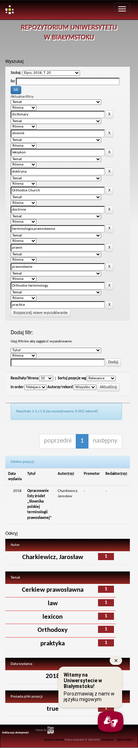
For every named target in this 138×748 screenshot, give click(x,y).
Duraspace (108, 739)
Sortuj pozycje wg (72, 378)
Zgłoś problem (124, 739)
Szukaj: (16, 73)
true (53, 709)
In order (17, 387)
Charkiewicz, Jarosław (52, 557)
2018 (53, 676)
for (13, 81)
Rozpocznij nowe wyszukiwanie (40, 313)
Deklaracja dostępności (15, 732)
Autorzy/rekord (60, 387)
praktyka (52, 643)
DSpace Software (54, 739)
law (53, 603)
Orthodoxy (53, 630)
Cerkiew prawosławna (53, 590)
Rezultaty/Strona (24, 378)
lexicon (52, 617)
